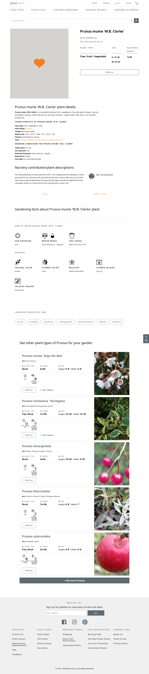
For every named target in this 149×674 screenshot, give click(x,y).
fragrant (50, 140)
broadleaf (33, 321)
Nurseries (42, 648)
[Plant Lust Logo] (17, 3)
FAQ (14, 650)
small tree (59, 140)
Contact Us (17, 634)
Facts (45, 194)
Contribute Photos (97, 648)
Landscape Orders (72, 645)
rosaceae (28, 128)
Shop (94, 3)
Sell (118, 3)
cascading (30, 140)
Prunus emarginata (36, 446)
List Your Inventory (98, 643)
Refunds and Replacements (19, 644)
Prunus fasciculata (36, 491)
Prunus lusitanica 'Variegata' (44, 401)
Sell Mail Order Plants (99, 639)
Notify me (109, 72)
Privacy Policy (120, 643)
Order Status (18, 639)
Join (96, 613)
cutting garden (40, 140)
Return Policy (44, 643)
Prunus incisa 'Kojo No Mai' (42, 356)
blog (128, 3)
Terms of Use (120, 639)
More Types (100, 194)
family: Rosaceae (85, 321)
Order (106, 3)
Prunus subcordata (36, 536)
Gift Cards (42, 639)
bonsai (22, 140)
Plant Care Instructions (69, 640)
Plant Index (43, 634)
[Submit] (136, 20)
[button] (132, 21)
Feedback (17, 654)
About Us (118, 634)
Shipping (67, 634)
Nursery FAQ (94, 634)
